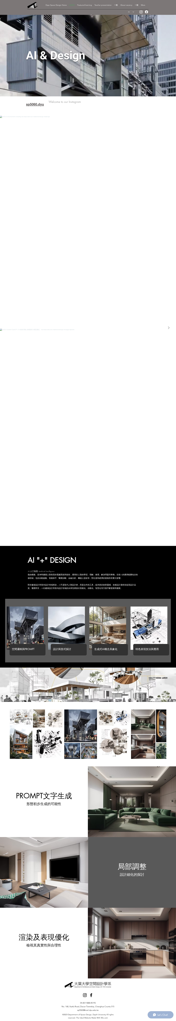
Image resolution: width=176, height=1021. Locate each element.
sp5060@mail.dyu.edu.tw (88, 1010)
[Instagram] (141, 12)
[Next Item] (168, 328)
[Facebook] (146, 12)
